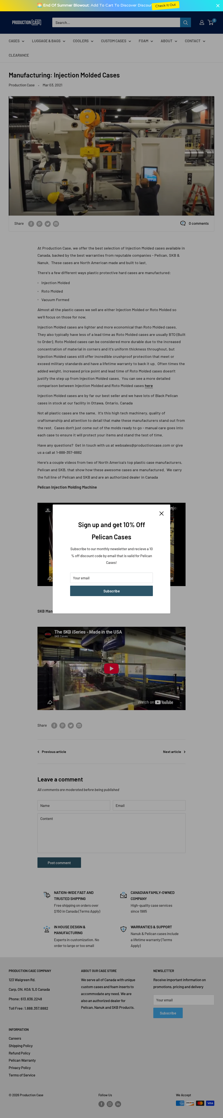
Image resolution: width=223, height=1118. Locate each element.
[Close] (161, 513)
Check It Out (172, 5)
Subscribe (111, 591)
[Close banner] (218, 5)
